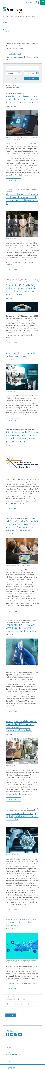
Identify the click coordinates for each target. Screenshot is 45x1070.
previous (10, 1004)
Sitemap (8, 1048)
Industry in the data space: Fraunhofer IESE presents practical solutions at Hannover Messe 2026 (21, 726)
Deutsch (29, 2)
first (7, 1004)
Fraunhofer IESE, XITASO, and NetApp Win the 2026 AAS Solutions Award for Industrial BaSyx (21, 290)
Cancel (13, 78)
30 (24, 87)
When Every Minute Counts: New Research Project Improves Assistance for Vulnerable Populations (22, 525)
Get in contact (10, 1050)
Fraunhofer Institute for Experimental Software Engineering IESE (22, 16)
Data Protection (11, 1054)
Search (37, 2)
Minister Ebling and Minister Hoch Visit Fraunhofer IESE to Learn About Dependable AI (22, 199)
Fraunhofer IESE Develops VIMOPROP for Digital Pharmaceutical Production (21, 628)
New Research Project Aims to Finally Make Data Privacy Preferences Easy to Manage (22, 99)
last (28, 1004)
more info (13, 180)
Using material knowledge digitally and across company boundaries (22, 816)
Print (11, 1015)
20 (20, 87)
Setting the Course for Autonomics (19, 924)
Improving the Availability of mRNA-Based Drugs (22, 355)
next (25, 1004)
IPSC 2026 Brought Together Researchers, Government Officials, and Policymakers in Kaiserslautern (22, 437)
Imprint (7, 1052)
